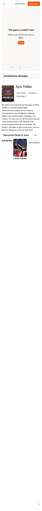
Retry (21, 43)
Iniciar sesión (20, 4)
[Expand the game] (31, 67)
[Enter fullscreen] (36, 67)
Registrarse (34, 4)
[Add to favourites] (25, 67)
